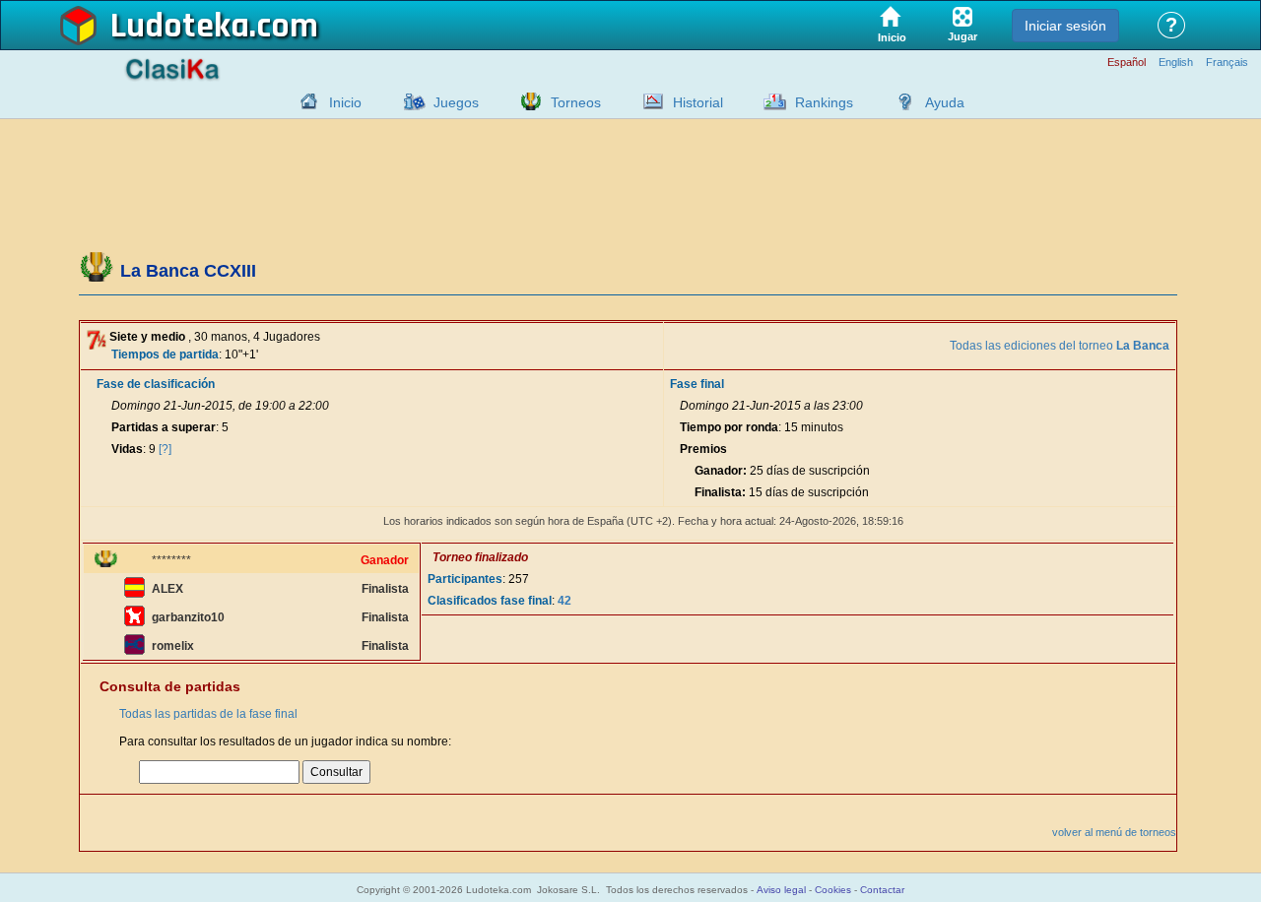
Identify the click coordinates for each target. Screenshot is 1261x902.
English (1176, 62)
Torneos (576, 102)
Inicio (345, 102)
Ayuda (944, 102)
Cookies (833, 889)
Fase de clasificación (156, 384)
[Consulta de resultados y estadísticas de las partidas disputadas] (648, 101)
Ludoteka (179, 26)
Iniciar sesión (1065, 25)
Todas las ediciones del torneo (1059, 346)
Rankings (824, 102)
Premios (703, 449)
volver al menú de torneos (1114, 832)
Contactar (882, 889)
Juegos (456, 102)
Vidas (127, 449)
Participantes (465, 579)
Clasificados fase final (490, 601)
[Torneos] (526, 101)
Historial (698, 102)
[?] (165, 449)
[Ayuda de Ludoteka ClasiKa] (900, 101)
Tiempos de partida (165, 354)
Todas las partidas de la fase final (208, 714)
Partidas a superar (163, 427)
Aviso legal (781, 889)
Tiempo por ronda (729, 427)
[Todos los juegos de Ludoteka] (408, 101)
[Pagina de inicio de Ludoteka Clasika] (304, 101)
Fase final (697, 384)
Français (1227, 62)
